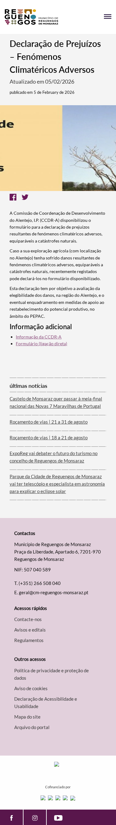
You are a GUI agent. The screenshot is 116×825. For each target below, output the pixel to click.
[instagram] (34, 817)
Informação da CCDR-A (39, 336)
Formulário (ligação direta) (41, 343)
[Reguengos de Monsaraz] (31, 17)
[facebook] (11, 817)
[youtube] (58, 817)
